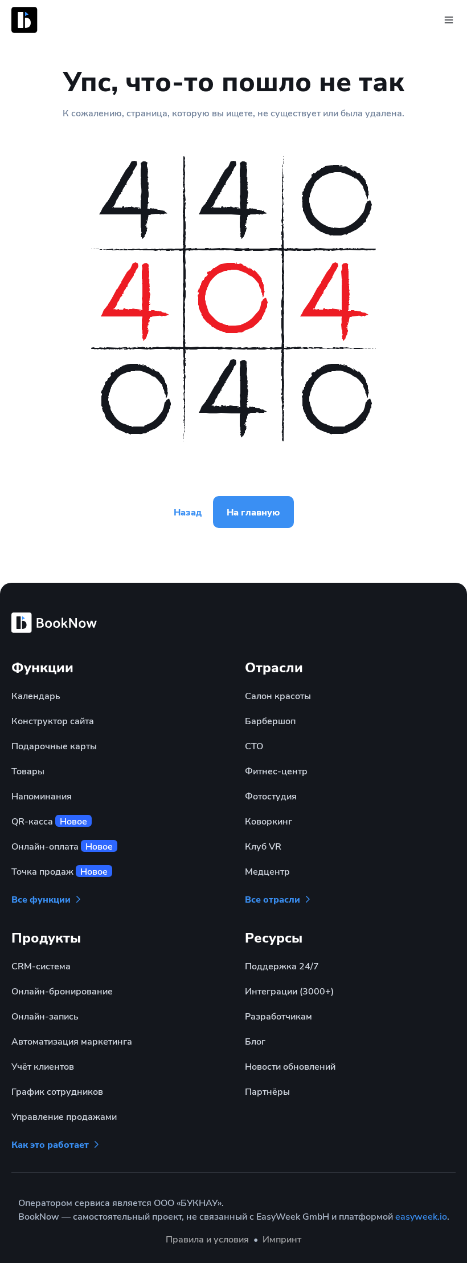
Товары (27, 771)
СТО (254, 746)
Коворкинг (268, 821)
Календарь (35, 695)
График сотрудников (57, 1091)
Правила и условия (207, 1239)
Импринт (282, 1239)
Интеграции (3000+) (289, 991)
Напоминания (41, 796)
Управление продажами (64, 1116)
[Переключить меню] (449, 20)
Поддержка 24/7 (282, 966)
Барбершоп (270, 720)
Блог (255, 1041)
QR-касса (49, 821)
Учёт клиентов (42, 1066)
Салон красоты (278, 695)
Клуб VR (263, 846)
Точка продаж (59, 871)
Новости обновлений (290, 1066)
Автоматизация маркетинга (71, 1041)
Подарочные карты (54, 746)
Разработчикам (278, 1016)
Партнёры (267, 1091)
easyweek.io (421, 1216)
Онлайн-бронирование (62, 991)
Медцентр (267, 871)
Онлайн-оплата (62, 846)
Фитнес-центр (276, 771)
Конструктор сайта (52, 720)
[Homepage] (68, 20)
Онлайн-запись (45, 1016)
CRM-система (41, 966)
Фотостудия (271, 796)
